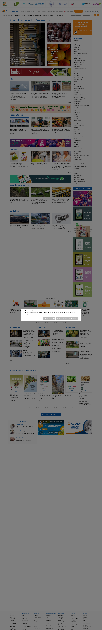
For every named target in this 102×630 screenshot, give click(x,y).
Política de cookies (56, 314)
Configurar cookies (49, 318)
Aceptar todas (73, 318)
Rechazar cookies (62, 318)
